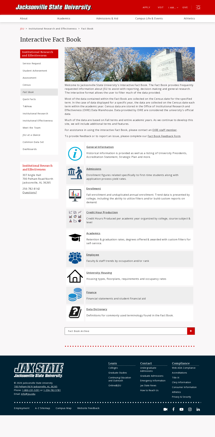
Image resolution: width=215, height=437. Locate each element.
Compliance (181, 363)
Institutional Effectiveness (38, 120)
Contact (146, 363)
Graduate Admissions (151, 375)
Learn (112, 363)
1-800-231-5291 (31, 390)
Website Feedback (88, 408)
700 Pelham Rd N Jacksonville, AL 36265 (35, 386)
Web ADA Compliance (184, 367)
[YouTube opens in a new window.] (182, 409)
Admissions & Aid (107, 18)
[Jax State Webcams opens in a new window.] (166, 409)
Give (185, 7)
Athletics (189, 18)
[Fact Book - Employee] (75, 258)
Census (27, 84)
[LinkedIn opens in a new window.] (198, 409)
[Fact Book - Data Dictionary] (75, 312)
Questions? (30, 192)
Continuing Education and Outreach (119, 379)
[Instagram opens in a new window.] (190, 409)
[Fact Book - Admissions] (75, 179)
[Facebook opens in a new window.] (174, 409)
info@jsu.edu (28, 393)
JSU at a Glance (31, 134)
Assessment (29, 77)
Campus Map (63, 408)
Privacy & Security (181, 396)
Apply (146, 7)
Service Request (32, 63)
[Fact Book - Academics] (75, 238)
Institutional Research (35, 113)
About (24, 18)
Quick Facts (29, 99)
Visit (161, 7)
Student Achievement (35, 70)
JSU (22, 28)
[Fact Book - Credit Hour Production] (75, 222)
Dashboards (30, 149)
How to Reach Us (149, 390)
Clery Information (181, 382)
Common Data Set (33, 142)
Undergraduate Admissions (148, 369)
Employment (21, 408)
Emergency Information (152, 380)
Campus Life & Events (149, 18)
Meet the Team (32, 127)
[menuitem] (23, 18)
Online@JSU (114, 385)
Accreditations (179, 372)
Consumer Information (184, 387)
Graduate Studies (117, 372)
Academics (63, 18)
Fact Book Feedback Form (164, 136)
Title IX (175, 377)
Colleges (113, 367)
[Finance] (75, 301)
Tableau (27, 106)
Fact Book (28, 92)
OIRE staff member (164, 130)
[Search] (198, 8)
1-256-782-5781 (52, 390)
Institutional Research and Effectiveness (53, 28)
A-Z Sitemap (42, 408)
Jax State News (148, 385)
